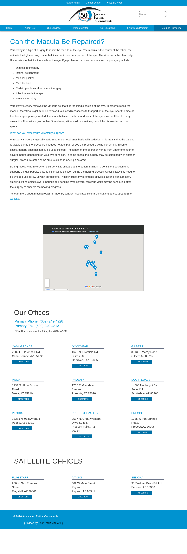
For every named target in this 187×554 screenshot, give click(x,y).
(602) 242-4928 (114, 2)
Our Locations (107, 28)
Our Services (53, 28)
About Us (30, 28)
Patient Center (80, 28)
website (14, 198)
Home (9, 28)
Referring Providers (171, 28)
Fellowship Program (137, 28)
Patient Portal (73, 2)
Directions (23, 362)
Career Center (93, 2)
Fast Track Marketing (50, 523)
